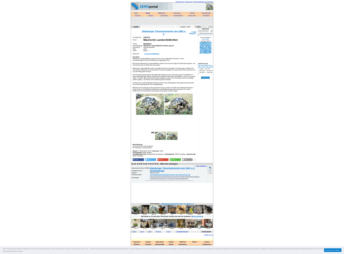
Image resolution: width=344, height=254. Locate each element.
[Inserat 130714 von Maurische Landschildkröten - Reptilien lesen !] (153, 213)
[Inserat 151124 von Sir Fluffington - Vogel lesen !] (144, 227)
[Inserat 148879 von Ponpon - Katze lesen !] (144, 213)
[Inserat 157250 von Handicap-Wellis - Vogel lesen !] (190, 213)
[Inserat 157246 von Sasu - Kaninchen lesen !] (172, 213)
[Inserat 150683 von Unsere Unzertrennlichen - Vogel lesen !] (135, 227)
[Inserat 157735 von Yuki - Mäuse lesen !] (181, 213)
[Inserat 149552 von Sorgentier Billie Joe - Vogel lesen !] (172, 227)
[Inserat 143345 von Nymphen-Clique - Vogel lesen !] (153, 227)
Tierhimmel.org (179, 1)
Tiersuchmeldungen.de (199, 1)
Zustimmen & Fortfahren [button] (332, 250)
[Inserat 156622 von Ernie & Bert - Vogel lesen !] (208, 213)
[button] (138, 159)
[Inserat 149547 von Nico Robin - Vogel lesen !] (163, 213)
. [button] (13, 251)
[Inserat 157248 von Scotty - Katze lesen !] (199, 227)
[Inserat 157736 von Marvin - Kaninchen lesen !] (199, 213)
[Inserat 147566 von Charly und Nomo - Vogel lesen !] (135, 213)
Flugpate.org (188, 1)
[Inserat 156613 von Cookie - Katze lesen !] (181, 227)
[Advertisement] (172, 21)
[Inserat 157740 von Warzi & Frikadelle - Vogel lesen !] (163, 227)
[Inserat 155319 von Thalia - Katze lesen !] (190, 227)
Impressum (210, 1)
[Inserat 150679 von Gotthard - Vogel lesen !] (208, 227)
